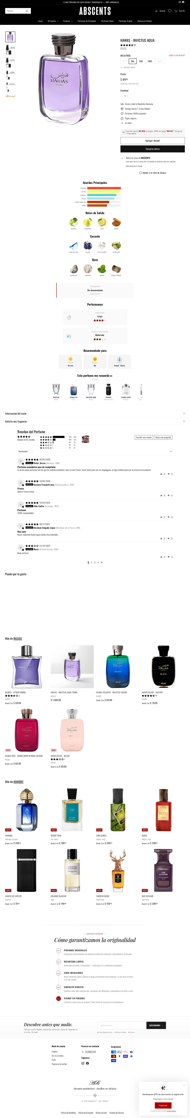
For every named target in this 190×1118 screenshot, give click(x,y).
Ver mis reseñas (57, 1055)
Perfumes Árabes (125, 21)
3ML (132, 61)
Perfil (54, 1059)
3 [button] (94, 562)
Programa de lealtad (59, 1063)
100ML (160, 61)
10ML (150, 61)
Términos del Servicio (116, 1112)
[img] (32, 459)
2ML (124, 61)
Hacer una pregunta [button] (163, 437)
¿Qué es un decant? (177, 55)
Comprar (67, 21)
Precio (123, 74)
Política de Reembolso (68, 1112)
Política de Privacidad (85, 1112)
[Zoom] (64, 78)
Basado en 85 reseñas (26, 439)
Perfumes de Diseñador (87, 21)
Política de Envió (101, 1112)
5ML (141, 61)
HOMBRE (18, 781)
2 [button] (91, 562)
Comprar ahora (153, 148)
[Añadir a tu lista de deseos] (47, 657)
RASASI (123, 48)
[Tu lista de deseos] (170, 10)
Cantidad (124, 90)
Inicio (40, 21)
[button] (127, 44)
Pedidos (55, 1051)
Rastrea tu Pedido (145, 21)
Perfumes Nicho (107, 21)
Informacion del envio (15, 413)
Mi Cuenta (52, 21)
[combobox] (18, 11)
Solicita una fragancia (16, 421)
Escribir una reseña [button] (143, 437)
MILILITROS (125, 55)
